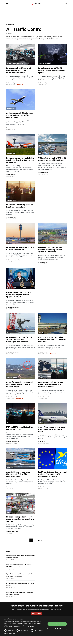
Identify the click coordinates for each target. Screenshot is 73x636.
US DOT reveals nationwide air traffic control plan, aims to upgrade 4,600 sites (19, 294)
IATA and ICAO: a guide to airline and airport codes (19, 428)
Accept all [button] (57, 624)
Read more (38, 623)
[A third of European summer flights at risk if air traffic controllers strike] (20, 458)
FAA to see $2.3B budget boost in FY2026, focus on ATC (20, 248)
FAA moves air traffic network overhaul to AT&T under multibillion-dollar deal (18, 70)
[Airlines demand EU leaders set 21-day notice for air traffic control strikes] (20, 99)
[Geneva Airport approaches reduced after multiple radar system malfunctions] (52, 233)
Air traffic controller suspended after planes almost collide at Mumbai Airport (19, 384)
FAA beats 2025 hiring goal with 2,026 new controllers (19, 206)
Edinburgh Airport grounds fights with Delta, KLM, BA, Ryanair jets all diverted (20, 160)
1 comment (20, 84)
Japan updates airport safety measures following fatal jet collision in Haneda (50, 384)
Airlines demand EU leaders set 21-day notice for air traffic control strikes (19, 115)
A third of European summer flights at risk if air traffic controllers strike (18, 474)
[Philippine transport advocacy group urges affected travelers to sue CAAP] (20, 503)
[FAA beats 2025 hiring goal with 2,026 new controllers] (20, 191)
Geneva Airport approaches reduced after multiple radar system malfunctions (50, 249)
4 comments (19, 398)
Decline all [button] (57, 628)
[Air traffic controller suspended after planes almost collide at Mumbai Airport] (20, 368)
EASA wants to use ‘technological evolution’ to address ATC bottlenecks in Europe (52, 474)
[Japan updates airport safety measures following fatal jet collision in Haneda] (52, 368)
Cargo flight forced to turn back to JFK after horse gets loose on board (51, 429)
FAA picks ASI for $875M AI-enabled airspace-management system (51, 70)
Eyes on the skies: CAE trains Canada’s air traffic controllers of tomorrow (52, 339)
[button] (7, 3)
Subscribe (36, 614)
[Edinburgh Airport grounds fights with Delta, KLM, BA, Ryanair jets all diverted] (20, 144)
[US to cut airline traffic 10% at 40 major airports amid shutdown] (52, 144)
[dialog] (36, 626)
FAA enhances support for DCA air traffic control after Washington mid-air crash (19, 339)
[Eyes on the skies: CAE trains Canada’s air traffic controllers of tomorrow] (52, 323)
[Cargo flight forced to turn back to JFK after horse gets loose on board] (52, 413)
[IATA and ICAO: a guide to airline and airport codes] (20, 413)
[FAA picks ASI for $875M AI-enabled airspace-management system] (52, 54)
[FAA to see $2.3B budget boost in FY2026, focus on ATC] (20, 233)
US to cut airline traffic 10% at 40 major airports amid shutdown (52, 159)
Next (39, 540)
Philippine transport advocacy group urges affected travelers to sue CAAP (20, 519)
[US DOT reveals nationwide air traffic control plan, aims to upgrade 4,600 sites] (20, 278)
